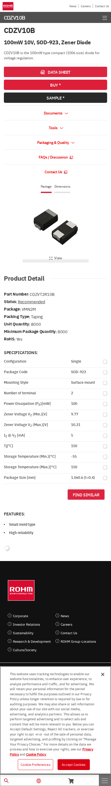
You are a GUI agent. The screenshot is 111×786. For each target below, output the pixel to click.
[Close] (102, 674)
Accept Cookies (73, 764)
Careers (86, 6)
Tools (53, 127)
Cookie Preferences (35, 764)
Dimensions (62, 186)
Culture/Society (24, 650)
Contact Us (102, 6)
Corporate (20, 616)
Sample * (55, 98)
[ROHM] (9, 6)
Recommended (31, 301)
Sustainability (23, 633)
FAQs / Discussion (54, 157)
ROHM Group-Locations (78, 641)
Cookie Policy (36, 754)
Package (46, 186)
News (72, 6)
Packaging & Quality (53, 142)
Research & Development (32, 641)
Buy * (55, 85)
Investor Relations (26, 624)
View (58, 257)
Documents (53, 112)
